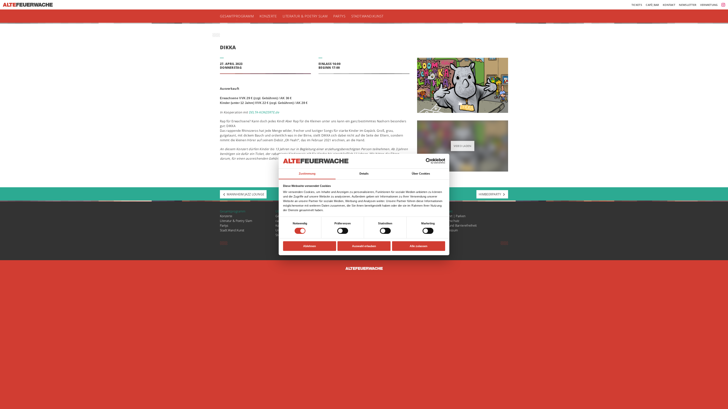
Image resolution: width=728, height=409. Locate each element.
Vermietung (709, 5)
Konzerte (268, 16)
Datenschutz (450, 221)
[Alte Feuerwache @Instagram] (723, 5)
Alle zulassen (418, 246)
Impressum (450, 230)
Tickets (637, 5)
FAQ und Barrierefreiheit (459, 225)
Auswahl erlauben (364, 246)
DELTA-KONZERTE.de (264, 112)
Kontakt (669, 5)
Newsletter (687, 5)
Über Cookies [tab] (421, 173)
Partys (339, 16)
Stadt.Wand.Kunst (367, 16)
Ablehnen (309, 246)
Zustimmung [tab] (307, 173)
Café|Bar (652, 5)
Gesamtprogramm (237, 16)
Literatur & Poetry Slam (305, 16)
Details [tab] (364, 173)
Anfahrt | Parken (453, 216)
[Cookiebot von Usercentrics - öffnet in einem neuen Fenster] (428, 161)
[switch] (342, 231)
